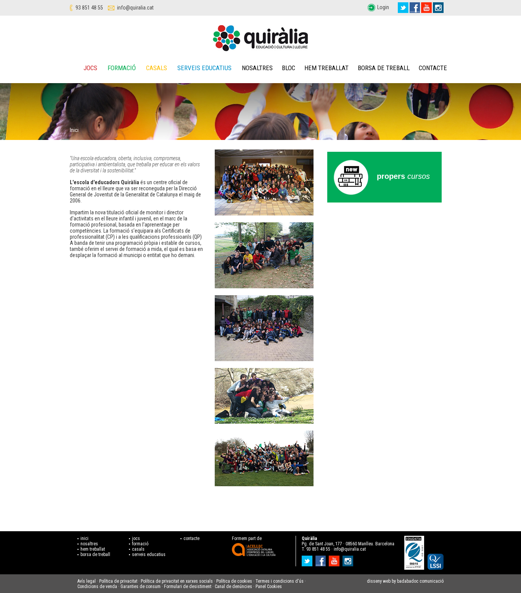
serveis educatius (149, 554)
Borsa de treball (384, 68)
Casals (156, 68)
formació (140, 543)
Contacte (433, 68)
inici (84, 538)
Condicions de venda (97, 586)
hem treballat (92, 549)
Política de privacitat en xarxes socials (177, 581)
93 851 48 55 (89, 8)
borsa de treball (95, 554)
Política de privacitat (118, 581)
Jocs (90, 68)
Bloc (288, 68)
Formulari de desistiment (187, 586)
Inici (74, 130)
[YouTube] (426, 7)
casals (138, 549)
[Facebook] (415, 7)
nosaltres (89, 543)
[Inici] (260, 38)
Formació (122, 68)
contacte (191, 538)
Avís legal (86, 581)
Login (383, 7)
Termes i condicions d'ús (280, 581)
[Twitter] (403, 7)
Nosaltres (257, 68)
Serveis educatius (204, 68)
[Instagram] (438, 7)
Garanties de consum (141, 586)
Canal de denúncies (233, 586)
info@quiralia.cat (135, 8)
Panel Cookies (269, 586)
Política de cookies (234, 581)
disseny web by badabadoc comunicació (405, 581)
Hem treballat (326, 68)
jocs (136, 538)
